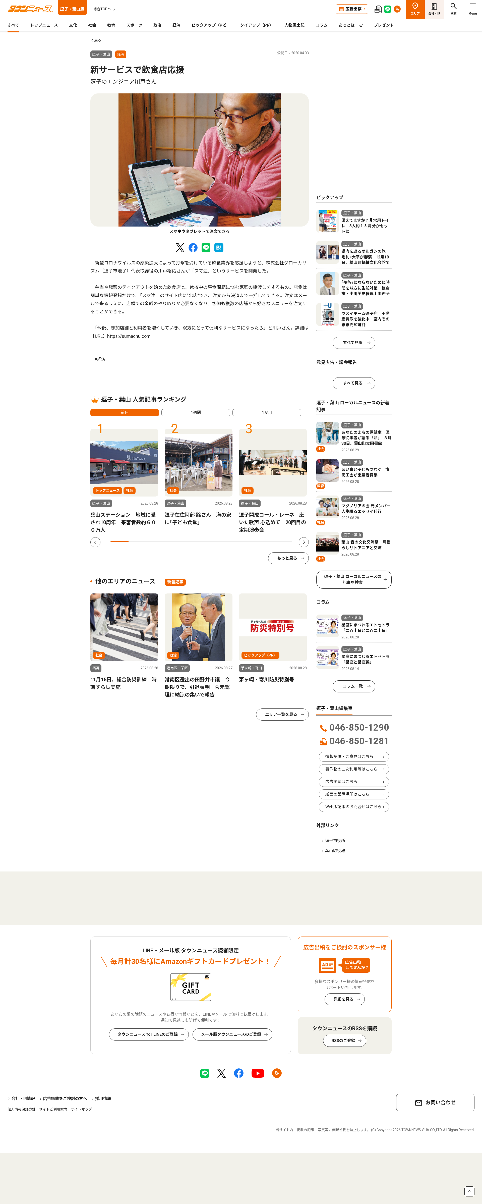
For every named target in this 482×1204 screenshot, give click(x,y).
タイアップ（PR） (256, 25)
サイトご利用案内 (53, 1109)
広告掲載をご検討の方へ (65, 1098)
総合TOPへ (102, 9)
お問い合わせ (441, 1103)
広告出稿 (353, 9)
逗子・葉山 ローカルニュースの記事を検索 (352, 579)
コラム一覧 (353, 686)
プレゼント (384, 25)
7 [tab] (228, 541)
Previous (95, 542)
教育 (111, 25)
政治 (157, 25)
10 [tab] (283, 541)
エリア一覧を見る (281, 714)
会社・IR (434, 13)
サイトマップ (81, 1109)
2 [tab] (138, 541)
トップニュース (44, 25)
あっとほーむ (351, 25)
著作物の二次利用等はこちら (351, 769)
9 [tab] (265, 541)
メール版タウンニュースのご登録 (231, 1034)
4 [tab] (174, 541)
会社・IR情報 (23, 1098)
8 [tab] (246, 541)
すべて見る (353, 342)
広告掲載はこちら (341, 781)
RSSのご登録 (343, 1040)
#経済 (99, 359)
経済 (176, 25)
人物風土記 (294, 25)
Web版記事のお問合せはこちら (353, 806)
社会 (92, 25)
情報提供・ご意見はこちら (349, 756)
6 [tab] (210, 541)
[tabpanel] (199, 164)
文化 (73, 25)
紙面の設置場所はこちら (347, 794)
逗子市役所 (335, 840)
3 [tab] (156, 541)
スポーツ (134, 25)
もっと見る (287, 558)
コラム (322, 25)
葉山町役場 (335, 850)
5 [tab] (192, 541)
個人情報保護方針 (22, 1109)
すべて (13, 25)
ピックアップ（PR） (210, 25)
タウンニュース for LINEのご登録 (147, 1034)
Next (304, 542)
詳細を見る (343, 999)
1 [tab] (119, 541)
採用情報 (103, 1098)
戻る (97, 40)
